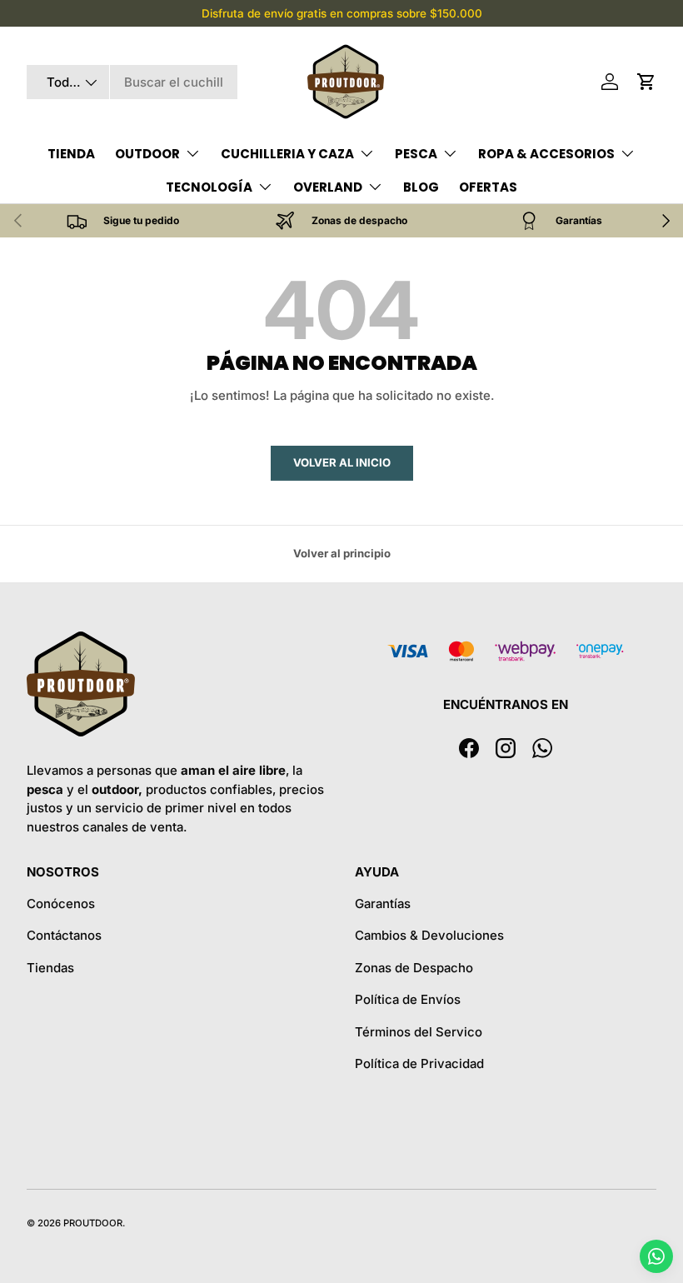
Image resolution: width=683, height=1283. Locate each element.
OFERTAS (488, 187)
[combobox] (132, 82)
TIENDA (71, 153)
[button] (646, 81)
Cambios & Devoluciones (429, 935)
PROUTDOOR (92, 1223)
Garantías (383, 903)
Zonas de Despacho (414, 968)
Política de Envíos (408, 999)
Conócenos (61, 903)
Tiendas (50, 968)
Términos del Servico (418, 1032)
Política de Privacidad (419, 1063)
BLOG (421, 187)
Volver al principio (342, 553)
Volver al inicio (342, 462)
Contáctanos (64, 935)
